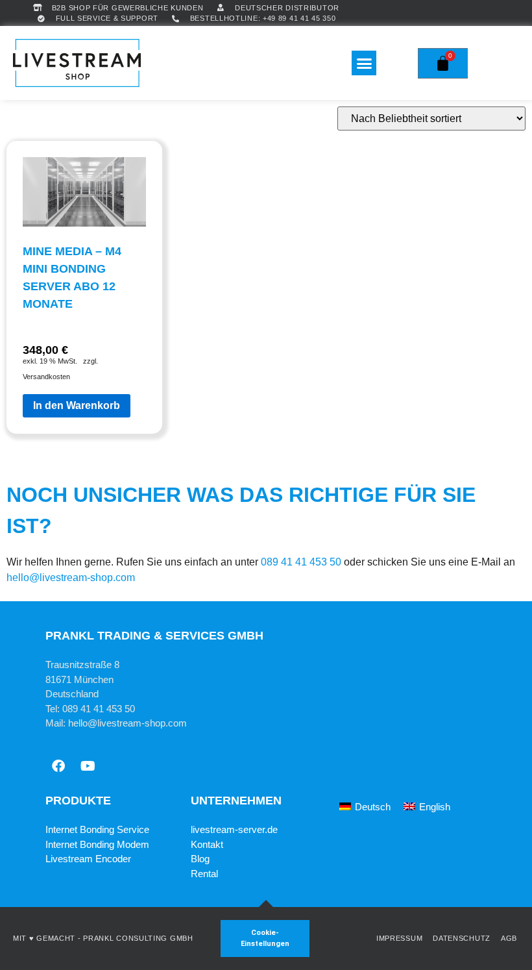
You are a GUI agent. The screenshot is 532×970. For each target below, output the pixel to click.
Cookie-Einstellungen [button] (265, 938)
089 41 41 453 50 (301, 561)
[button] (364, 63)
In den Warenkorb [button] (76, 405)
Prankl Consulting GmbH (138, 938)
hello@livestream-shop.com (70, 577)
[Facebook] (58, 766)
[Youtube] (88, 766)
